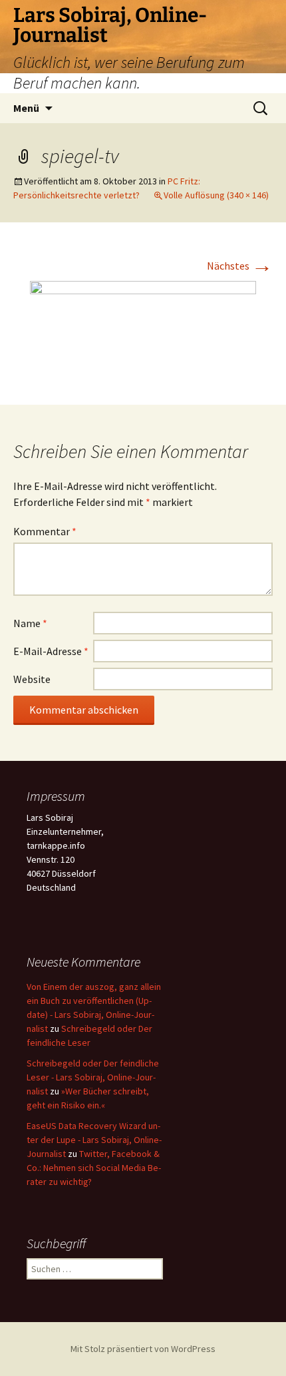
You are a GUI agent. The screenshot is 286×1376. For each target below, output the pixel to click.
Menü (26, 108)
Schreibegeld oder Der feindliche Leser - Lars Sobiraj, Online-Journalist (93, 1077)
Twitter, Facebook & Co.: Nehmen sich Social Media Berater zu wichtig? (94, 1168)
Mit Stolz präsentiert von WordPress (143, 1349)
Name (30, 623)
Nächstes (240, 265)
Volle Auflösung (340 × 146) (216, 195)
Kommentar (44, 531)
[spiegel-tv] (143, 328)
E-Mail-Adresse (50, 651)
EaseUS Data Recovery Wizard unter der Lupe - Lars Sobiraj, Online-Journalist (94, 1140)
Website (32, 679)
